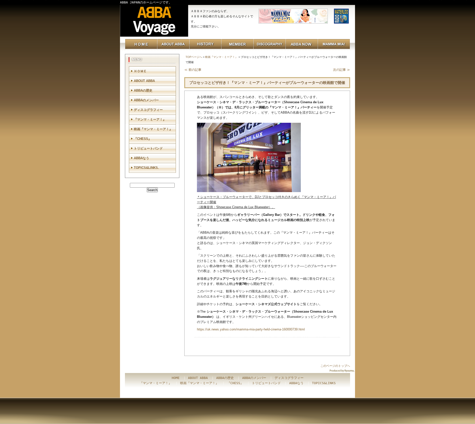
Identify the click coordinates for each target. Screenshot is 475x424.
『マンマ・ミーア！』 (150, 119)
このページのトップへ (335, 366)
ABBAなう (141, 158)
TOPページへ (194, 56)
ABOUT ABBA (144, 81)
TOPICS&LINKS (324, 383)
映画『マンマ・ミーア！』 (221, 56)
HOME (176, 378)
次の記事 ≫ (341, 70)
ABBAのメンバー (146, 100)
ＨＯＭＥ (140, 71)
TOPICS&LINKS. (146, 168)
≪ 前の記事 (192, 70)
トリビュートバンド (148, 148)
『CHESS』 (142, 139)
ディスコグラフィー (148, 110)
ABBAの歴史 (143, 90)
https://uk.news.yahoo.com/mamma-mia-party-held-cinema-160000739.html (251, 329)
